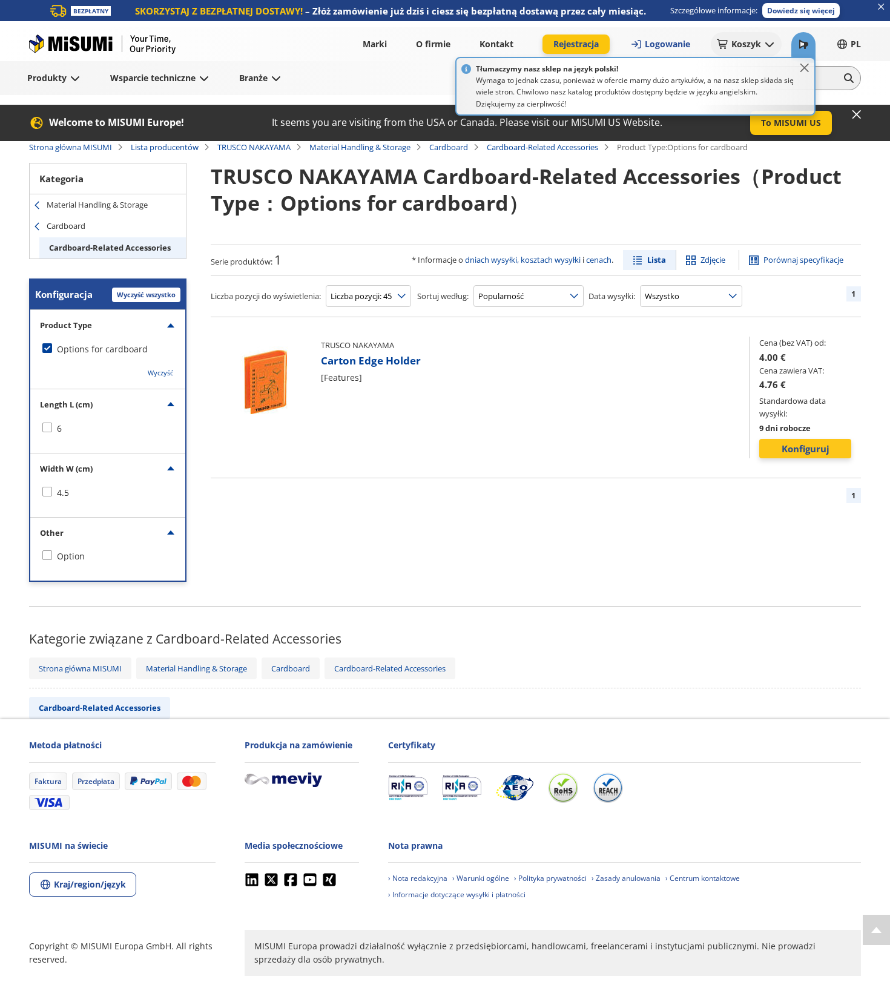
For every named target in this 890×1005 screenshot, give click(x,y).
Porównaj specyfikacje (803, 259)
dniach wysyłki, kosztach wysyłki (523, 259)
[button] (801, 10)
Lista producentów (165, 147)
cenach (598, 259)
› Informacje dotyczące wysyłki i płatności (457, 894)
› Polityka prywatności (550, 878)
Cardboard (448, 147)
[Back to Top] (876, 930)
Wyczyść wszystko (146, 294)
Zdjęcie (712, 259)
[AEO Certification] (514, 788)
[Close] (804, 67)
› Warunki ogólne (480, 878)
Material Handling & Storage (359, 147)
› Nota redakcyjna (417, 878)
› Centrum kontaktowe (702, 878)
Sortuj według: (443, 296)
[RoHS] (563, 788)
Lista (656, 259)
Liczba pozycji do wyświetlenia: (266, 296)
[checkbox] (108, 349)
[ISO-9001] (407, 788)
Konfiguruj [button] (805, 449)
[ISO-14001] (461, 788)
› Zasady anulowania (626, 878)
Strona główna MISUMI (70, 147)
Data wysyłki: (611, 296)
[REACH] (608, 788)
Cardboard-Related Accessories (542, 147)
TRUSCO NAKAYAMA (254, 147)
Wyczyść (160, 372)
